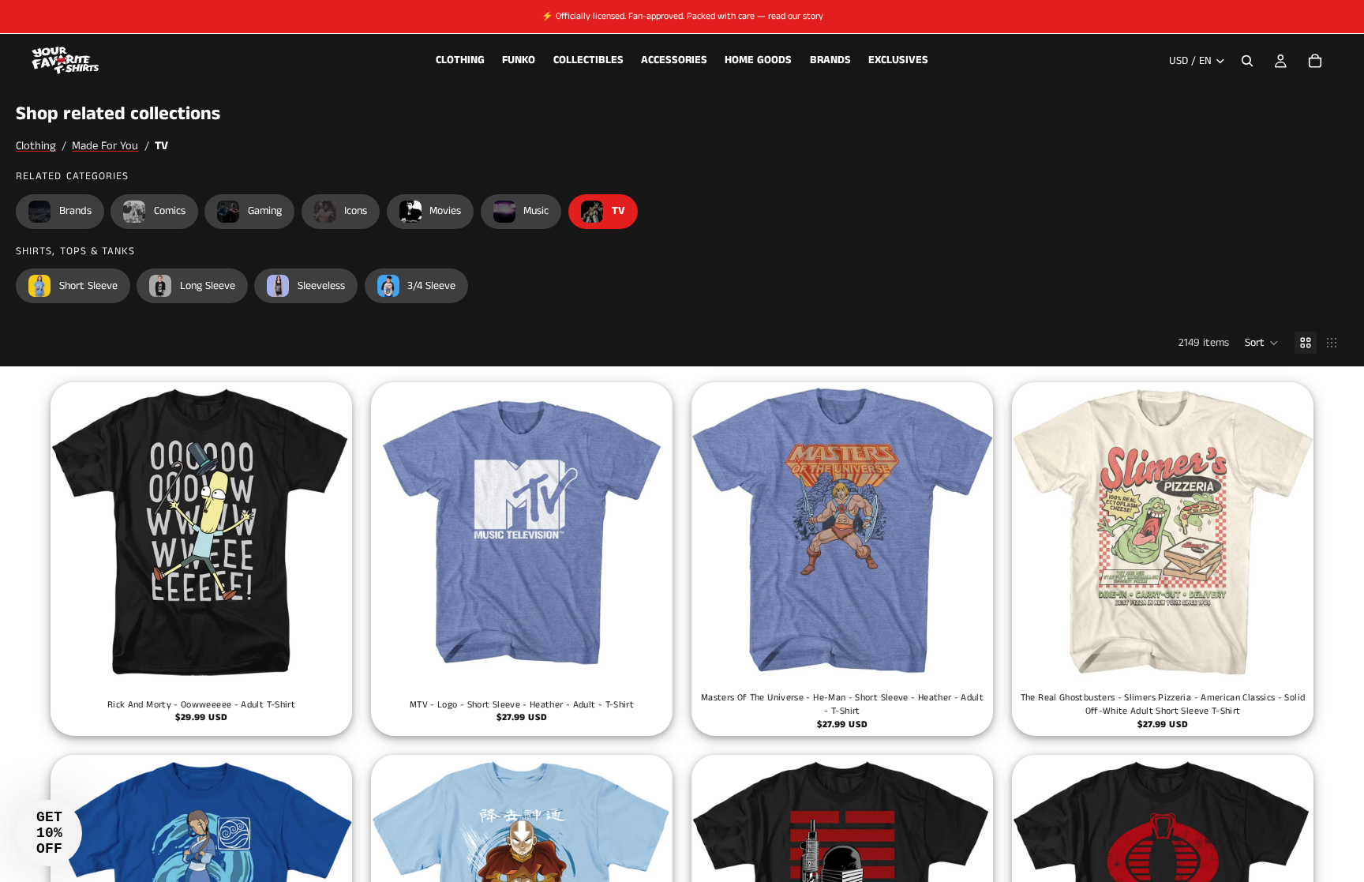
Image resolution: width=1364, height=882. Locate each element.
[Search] (1247, 60)
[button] (1262, 342)
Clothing (36, 146)
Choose (341, 659)
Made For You (105, 146)
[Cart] (1315, 60)
